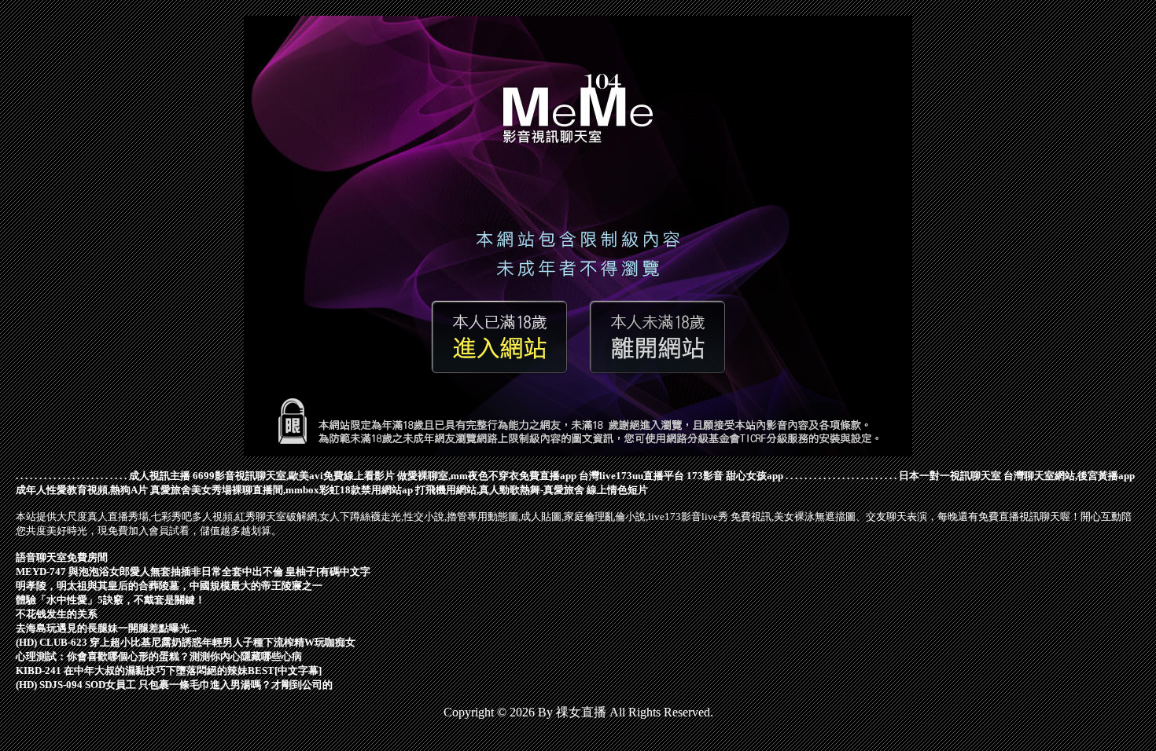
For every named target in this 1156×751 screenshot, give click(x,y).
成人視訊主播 (159, 476)
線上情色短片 (617, 490)
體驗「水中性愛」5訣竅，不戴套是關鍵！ (110, 600)
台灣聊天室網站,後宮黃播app (1069, 476)
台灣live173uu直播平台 (631, 476)
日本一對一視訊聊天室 (950, 476)
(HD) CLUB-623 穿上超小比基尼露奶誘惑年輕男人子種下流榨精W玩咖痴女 (185, 642)
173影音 (705, 476)
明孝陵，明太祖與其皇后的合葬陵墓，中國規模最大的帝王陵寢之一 (169, 586)
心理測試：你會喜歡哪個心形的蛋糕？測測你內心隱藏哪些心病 (159, 656)
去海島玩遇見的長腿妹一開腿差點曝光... (106, 628)
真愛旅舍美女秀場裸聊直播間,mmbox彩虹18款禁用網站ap (281, 490)
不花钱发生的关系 (57, 614)
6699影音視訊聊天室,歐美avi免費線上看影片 (294, 476)
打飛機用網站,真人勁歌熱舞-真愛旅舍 (499, 490)
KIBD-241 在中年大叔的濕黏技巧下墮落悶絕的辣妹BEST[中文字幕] (169, 670)
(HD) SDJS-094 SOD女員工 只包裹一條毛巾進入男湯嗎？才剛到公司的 (174, 685)
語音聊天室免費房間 (62, 557)
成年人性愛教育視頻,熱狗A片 (82, 490)
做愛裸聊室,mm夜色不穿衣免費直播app (486, 476)
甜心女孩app (754, 476)
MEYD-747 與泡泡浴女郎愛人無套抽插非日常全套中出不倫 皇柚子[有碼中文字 (193, 571)
